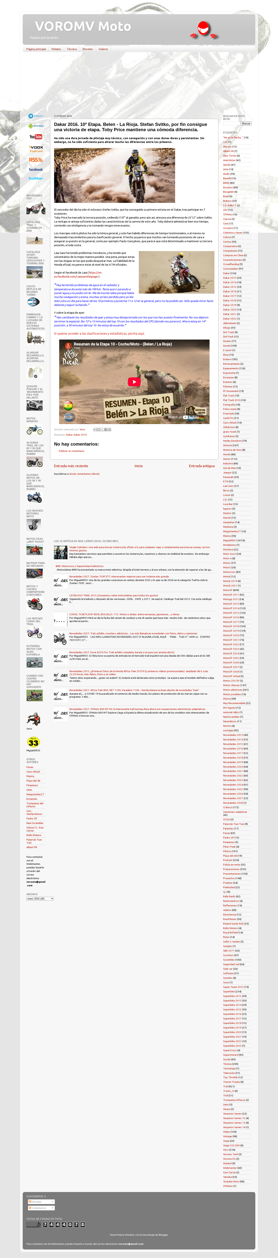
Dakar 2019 (229, 304)
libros (226, 490)
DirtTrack (228, 336)
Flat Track (228, 395)
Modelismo (229, 544)
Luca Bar (228, 504)
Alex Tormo (229, 155)
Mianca (30, 776)
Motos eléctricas (232, 689)
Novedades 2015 (233, 743)
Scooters (228, 955)
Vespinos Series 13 (234, 1122)
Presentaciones (232, 873)
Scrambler (229, 959)
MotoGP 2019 (231, 630)
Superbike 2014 (232, 1004)
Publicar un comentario (71, 450)
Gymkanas (229, 436)
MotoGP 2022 (231, 644)
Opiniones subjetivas (235, 811)
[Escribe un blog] (99, 429)
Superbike (229, 991)
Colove (227, 237)
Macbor (227, 513)
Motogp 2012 (231, 599)
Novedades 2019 (233, 762)
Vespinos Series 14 (234, 1127)
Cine (225, 223)
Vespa (226, 1109)
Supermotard (230, 1054)
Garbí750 (228, 418)
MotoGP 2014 (231, 608)
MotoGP (227, 590)
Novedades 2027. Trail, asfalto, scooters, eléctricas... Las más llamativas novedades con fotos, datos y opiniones (133, 633)
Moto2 (227, 562)
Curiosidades (230, 268)
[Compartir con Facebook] (106, 429)
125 (225, 141)
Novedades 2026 (233, 793)
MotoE (227, 576)
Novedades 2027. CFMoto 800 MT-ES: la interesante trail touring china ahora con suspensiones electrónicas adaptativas (137, 708)
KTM (225, 481)
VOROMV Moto (79, 26)
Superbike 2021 (232, 1036)
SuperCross (230, 1050)
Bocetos (88, 49)
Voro (226, 1149)
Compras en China (233, 255)
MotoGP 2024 (231, 653)
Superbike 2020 (232, 1032)
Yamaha (227, 1176)
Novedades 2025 (233, 789)
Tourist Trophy (231, 1081)
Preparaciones (231, 869)
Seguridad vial (231, 964)
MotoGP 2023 (231, 648)
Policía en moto (231, 864)
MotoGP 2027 (231, 667)
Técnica (72, 49)
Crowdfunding (231, 264)
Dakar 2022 (229, 318)
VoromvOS (229, 1158)
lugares (227, 508)
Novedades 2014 (233, 739)
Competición (230, 250)
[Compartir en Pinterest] (109, 429)
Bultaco (227, 200)
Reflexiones (230, 905)
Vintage (227, 1136)
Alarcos (227, 146)
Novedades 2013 (233, 734)
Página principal (36, 49)
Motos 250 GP (231, 680)
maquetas (229, 522)
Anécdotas (229, 160)
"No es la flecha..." (233, 137)
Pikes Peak (229, 846)
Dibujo (226, 327)
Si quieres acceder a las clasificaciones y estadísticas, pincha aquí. (99, 333)
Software (228, 973)
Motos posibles (232, 694)
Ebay (226, 354)
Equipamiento (231, 368)
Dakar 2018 (229, 300)
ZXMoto (228, 1185)
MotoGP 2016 (231, 617)
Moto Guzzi (229, 553)
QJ (225, 891)
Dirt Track (228, 332)
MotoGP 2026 (231, 662)
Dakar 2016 (80, 434)
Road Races (229, 919)
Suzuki (227, 1059)
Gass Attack (33, 771)
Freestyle (228, 413)
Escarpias (31, 798)
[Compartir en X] (102, 429)
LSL (225, 499)
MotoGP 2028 (231, 671)
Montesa (228, 549)
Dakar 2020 (229, 309)
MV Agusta (229, 707)
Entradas (36, 1201)
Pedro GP (31, 818)
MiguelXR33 (230, 540)
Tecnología (229, 1068)
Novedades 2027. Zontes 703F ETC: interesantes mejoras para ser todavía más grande (119, 576)
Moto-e (227, 558)
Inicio (138, 466)
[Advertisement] (136, 84)
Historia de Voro (232, 449)
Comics (227, 241)
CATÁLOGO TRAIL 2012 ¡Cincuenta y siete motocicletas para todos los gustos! (113, 595)
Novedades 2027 (233, 798)
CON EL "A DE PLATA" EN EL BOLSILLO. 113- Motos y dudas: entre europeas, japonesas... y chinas (124, 614)
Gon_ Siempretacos (34, 812)
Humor (227, 458)
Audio (226, 173)
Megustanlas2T (35, 794)
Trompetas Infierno (234, 1099)
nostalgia (228, 730)
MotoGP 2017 (231, 621)
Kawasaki (228, 477)
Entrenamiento (231, 363)
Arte (225, 169)
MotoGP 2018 (231, 626)
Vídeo (226, 1131)
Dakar (69, 434)
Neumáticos (230, 721)
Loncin (226, 494)
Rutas (226, 936)
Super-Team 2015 (233, 986)
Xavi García (229, 1172)
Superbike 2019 (232, 1027)
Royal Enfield (230, 932)
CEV (225, 209)
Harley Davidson (232, 440)
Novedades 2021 (233, 770)
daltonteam (229, 323)
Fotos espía (230, 408)
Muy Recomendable (234, 703)
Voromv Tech (230, 1154)
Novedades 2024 (233, 784)
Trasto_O (228, 1090)
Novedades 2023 (233, 780)
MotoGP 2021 (231, 639)
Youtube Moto (231, 1181)
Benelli (227, 178)
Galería (103, 49)
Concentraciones (232, 259)
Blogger (163, 1234)
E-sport (227, 350)
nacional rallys (231, 712)
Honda (227, 454)
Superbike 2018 (232, 1023)
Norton (227, 725)
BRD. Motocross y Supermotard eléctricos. (80, 566)
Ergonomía (229, 372)
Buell (226, 196)
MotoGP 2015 (231, 612)
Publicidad (229, 887)
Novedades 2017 (233, 753)
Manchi (227, 517)
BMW (226, 182)
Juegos (227, 472)
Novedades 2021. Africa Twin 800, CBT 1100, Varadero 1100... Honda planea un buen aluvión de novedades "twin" (134, 690)
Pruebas (228, 882)
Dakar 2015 (229, 286)
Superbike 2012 (232, 995)
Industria (228, 463)
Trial (225, 1095)
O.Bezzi (227, 807)
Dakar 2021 (229, 314)
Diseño (227, 341)
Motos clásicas (231, 685)
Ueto (29, 789)
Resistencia (229, 914)
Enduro (227, 359)
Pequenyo (32, 785)
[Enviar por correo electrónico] (95, 429)
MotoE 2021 (230, 585)
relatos (227, 909)
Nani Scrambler (34, 822)
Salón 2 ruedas (231, 941)
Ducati (226, 345)
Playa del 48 (33, 780)
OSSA (226, 819)
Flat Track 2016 (232, 400)
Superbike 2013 (232, 1000)
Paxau (29, 767)
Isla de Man (229, 467)
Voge (226, 1140)
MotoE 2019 (230, 580)
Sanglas (227, 946)
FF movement (231, 390)
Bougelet (228, 191)
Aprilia (226, 164)
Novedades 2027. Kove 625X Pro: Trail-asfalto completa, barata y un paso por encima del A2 (122, 652)
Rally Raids (229, 896)
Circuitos (228, 228)
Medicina (228, 526)
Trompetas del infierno (34, 805)
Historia (227, 445)
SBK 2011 (229, 950)
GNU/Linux (229, 427)
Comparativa (230, 246)
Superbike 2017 (232, 1018)
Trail (225, 1086)
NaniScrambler (231, 716)
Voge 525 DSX (231, 1145)
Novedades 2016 (233, 748)
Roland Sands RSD (233, 923)
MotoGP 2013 (231, 603)
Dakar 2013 (229, 277)
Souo (226, 982)
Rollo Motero (33, 835)
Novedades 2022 (233, 775)
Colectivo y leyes (232, 232)
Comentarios (38, 1207)
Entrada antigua (202, 466)
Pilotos (227, 851)
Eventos (227, 381)
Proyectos (229, 878)
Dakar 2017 (229, 295)
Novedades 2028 (233, 802)
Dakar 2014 (229, 282)
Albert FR (31, 847)
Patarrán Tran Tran (233, 823)
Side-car (228, 968)
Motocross (229, 571)
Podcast (227, 860)
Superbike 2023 (232, 1045)
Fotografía (229, 404)
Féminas (228, 386)
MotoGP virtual (231, 676)
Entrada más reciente (71, 466)
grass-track (229, 431)
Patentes (228, 828)
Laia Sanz (228, 485)
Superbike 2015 (232, 1009)
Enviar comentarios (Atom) (84, 473)
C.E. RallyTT (229, 205)
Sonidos (227, 977)
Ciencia (227, 218)
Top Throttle (230, 1077)
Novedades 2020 (233, 766)
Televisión (229, 1072)
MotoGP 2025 (231, 657)
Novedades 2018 (233, 757)
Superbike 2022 (232, 1041)
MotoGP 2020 (231, 635)
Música (227, 698)
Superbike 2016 (232, 1013)
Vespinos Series (232, 1113)
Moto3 (227, 567)
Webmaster (230, 1167)
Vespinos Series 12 (234, 1118)
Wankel (227, 1163)
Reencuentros (231, 900)
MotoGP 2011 (231, 594)
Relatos (56, 49)
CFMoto (227, 214)
